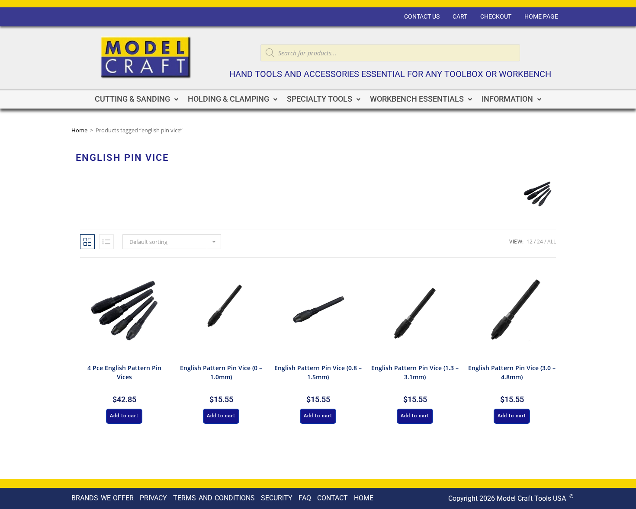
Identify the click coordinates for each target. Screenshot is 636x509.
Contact (332, 498)
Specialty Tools (319, 99)
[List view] (106, 241)
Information (507, 99)
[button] (136, 99)
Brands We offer (102, 498)
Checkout (495, 16)
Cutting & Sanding (132, 99)
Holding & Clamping (228, 99)
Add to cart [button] (124, 416)
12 (530, 241)
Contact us (422, 16)
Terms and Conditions (214, 498)
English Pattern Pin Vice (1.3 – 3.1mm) (415, 372)
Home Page (541, 16)
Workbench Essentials (417, 99)
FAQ (305, 498)
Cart (460, 16)
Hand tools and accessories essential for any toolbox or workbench (390, 74)
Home (79, 130)
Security (276, 498)
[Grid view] (87, 241)
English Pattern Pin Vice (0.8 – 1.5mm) (318, 372)
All (551, 241)
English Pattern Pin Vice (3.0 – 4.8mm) (512, 372)
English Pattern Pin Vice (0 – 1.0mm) (221, 372)
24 (540, 241)
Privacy (153, 498)
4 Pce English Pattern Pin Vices (124, 372)
